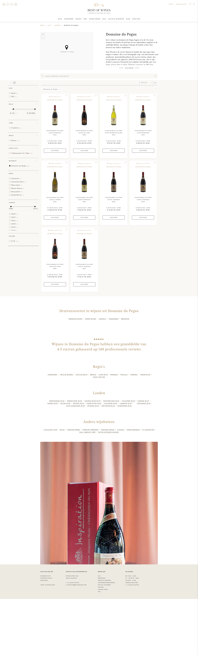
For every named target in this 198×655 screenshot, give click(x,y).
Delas (62, 429)
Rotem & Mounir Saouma (108, 432)
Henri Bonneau (133, 429)
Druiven (101, 587)
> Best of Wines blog (47, 585)
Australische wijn (92, 401)
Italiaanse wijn (110, 403)
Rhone (15, 140)
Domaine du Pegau (20, 166)
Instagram (15, 4)
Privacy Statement (104, 585)
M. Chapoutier (148, 429)
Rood (14, 93)
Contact (3, 4)
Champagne (69, 19)
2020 (14, 224)
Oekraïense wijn (124, 406)
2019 (14, 227)
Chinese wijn (143, 401)
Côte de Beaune (66, 374)
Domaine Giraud (107, 429)
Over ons (136, 19)
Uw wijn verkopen (116, 19)
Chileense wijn (128, 401)
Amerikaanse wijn (56, 401)
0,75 (14, 241)
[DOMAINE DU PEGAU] (66, 47)
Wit (14, 96)
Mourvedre (16, 185)
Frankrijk (16, 128)
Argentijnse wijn (74, 401)
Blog (128, 19)
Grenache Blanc (18, 182)
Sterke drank (94, 19)
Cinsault (102, 319)
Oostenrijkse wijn (111, 401)
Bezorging (101, 578)
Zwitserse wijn (108, 406)
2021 (14, 220)
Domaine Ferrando (90, 429)
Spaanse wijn (93, 406)
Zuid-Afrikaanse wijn (75, 406)
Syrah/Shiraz (17, 195)
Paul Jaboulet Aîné (87, 432)
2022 (14, 217)
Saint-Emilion (99, 377)
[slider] (13, 109)
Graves (93, 374)
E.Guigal (120, 429)
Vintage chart (103, 589)
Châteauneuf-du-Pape (22, 153)
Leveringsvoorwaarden (106, 582)
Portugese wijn (143, 403)
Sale (104, 19)
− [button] (43, 37)
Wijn (60, 19)
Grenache (16, 178)
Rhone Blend (17, 188)
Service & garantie (104, 580)
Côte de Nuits (81, 374)
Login (171, 4)
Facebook (11, 4)
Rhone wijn (145, 374)
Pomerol (134, 374)
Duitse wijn (65, 403)
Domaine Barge (73, 429)
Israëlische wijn (94, 403)
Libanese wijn (126, 403)
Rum (85, 19)
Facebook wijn (45, 576)
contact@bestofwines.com (76, 585)
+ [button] (43, 34)
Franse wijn (52, 403)
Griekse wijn (78, 403)
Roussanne (16, 192)
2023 (14, 214)
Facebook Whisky (46, 578)
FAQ (7, 4)
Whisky (79, 19)
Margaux (114, 374)
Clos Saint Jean (50, 429)
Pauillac (124, 374)
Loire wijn (103, 374)
